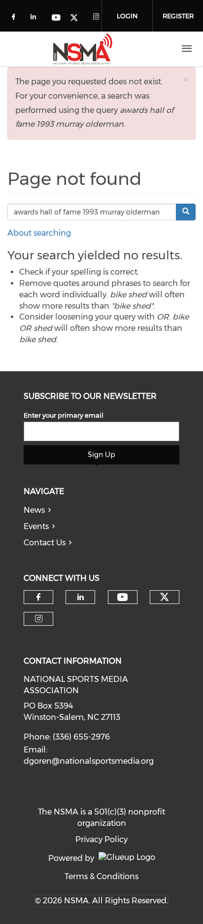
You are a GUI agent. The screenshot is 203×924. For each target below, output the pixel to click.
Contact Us (45, 542)
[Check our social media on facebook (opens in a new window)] (15, 18)
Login (127, 16)
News (34, 510)
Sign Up (101, 454)
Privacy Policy (101, 839)
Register (178, 16)
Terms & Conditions (101, 876)
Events (36, 526)
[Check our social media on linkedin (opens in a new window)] (36, 18)
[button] (185, 79)
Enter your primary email (63, 415)
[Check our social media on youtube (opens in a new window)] (56, 18)
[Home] (82, 49)
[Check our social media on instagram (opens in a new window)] (98, 18)
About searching (39, 233)
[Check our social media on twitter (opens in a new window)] (77, 18)
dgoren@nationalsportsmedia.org (89, 761)
